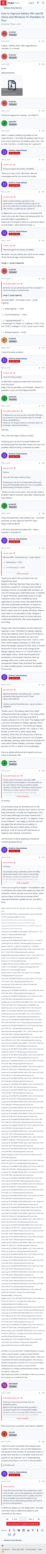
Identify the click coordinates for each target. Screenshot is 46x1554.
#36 (43, 771)
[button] (2, 1545)
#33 (43, 513)
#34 (43, 548)
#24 (43, 131)
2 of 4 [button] (23, 1519)
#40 (43, 1481)
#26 (43, 192)
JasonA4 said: (8, 197)
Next (31, 1519)
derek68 (6, 24)
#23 (43, 111)
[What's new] (37, 3)
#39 (43, 1441)
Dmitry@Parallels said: (11, 284)
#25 (43, 160)
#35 (43, 685)
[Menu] (4, 2)
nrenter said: (8, 164)
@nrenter (25, 173)
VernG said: (7, 1486)
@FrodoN (8, 381)
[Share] (39, 41)
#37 (43, 857)
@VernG (7, 1507)
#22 (43, 64)
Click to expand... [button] (23, 573)
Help (40, 1549)
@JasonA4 (8, 213)
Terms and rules (18, 1549)
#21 (43, 41)
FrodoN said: (8, 373)
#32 (43, 463)
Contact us (6, 1549)
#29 (43, 348)
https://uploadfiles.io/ (18, 219)
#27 (43, 240)
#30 (43, 368)
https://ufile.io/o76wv (24, 435)
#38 (43, 1393)
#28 (43, 279)
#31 (43, 406)
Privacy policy (31, 1549)
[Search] (43, 3)
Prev (15, 1519)
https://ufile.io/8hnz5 (10, 523)
